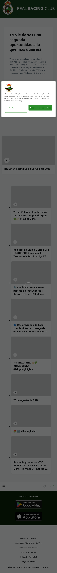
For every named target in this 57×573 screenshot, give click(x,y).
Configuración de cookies (16, 109)
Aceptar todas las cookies (40, 108)
